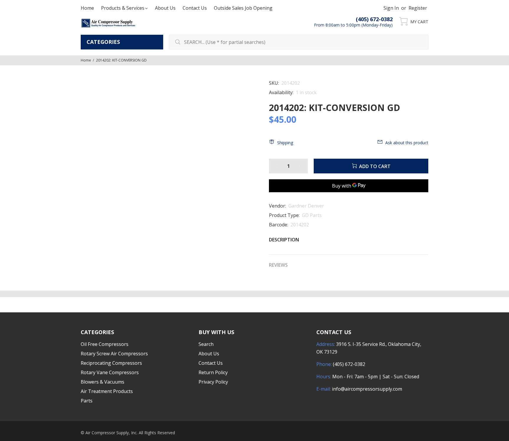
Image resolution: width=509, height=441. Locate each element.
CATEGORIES (103, 41)
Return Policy (213, 372)
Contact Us (211, 363)
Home (86, 60)
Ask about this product (406, 142)
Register (418, 8)
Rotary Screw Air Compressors (114, 353)
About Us (209, 353)
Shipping (285, 142)
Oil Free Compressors (104, 344)
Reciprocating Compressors (111, 363)
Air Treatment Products (107, 391)
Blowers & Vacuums (102, 382)
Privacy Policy (213, 382)
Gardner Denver (306, 206)
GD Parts (312, 215)
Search (206, 344)
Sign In (391, 8)
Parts (86, 400)
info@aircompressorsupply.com (367, 389)
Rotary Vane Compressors (110, 372)
